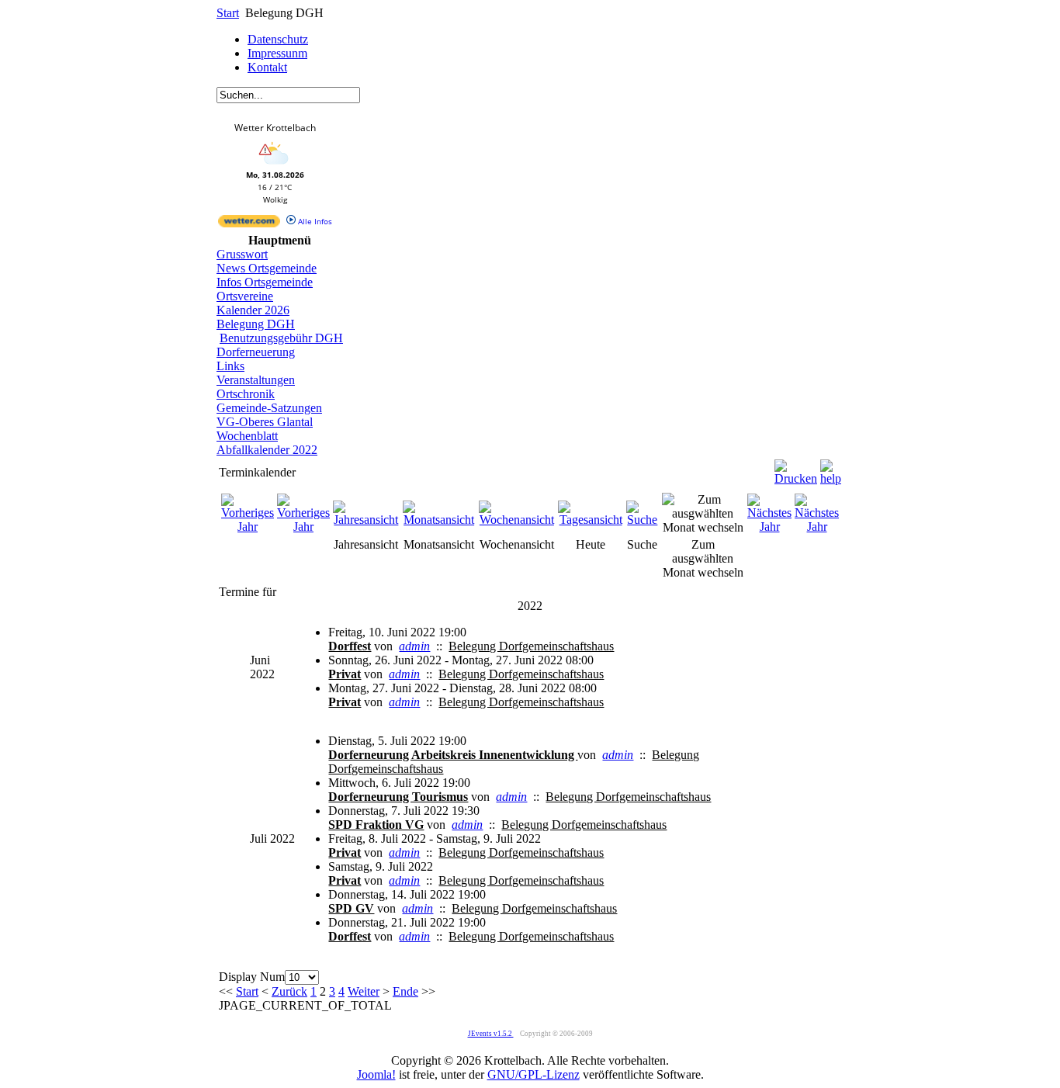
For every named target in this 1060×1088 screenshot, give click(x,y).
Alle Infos (314, 221)
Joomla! (376, 1074)
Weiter (363, 991)
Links (230, 365)
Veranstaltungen (256, 379)
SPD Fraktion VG (376, 824)
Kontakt (267, 67)
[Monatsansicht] (439, 519)
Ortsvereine (245, 296)
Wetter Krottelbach (275, 127)
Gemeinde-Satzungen (269, 407)
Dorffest (349, 646)
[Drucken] (795, 468)
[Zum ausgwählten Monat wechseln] (703, 527)
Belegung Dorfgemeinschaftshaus (531, 646)
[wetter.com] (249, 224)
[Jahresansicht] (366, 519)
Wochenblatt (247, 435)
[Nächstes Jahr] (769, 526)
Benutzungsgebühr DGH (281, 338)
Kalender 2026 (253, 310)
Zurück (289, 991)
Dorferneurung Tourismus (398, 796)
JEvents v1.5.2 (491, 1034)
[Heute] (590, 519)
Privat (344, 674)
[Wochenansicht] (517, 519)
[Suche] (642, 519)
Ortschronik (246, 393)
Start (228, 12)
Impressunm (277, 53)
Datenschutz (278, 39)
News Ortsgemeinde (267, 268)
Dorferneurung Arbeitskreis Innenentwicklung (452, 754)
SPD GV (351, 908)
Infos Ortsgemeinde (265, 282)
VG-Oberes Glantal (265, 421)
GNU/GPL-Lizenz (533, 1074)
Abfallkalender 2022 (267, 449)
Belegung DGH (256, 324)
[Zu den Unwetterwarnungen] (275, 166)
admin (414, 646)
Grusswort (242, 254)
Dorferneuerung (256, 352)
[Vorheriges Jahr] (247, 526)
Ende (405, 991)
